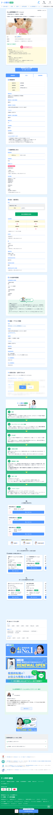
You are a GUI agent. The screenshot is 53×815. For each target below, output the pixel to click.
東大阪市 (17, 632)
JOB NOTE (38, 799)
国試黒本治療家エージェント (30, 799)
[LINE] (8, 789)
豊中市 (14, 638)
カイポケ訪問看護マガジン (5, 803)
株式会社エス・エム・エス (18, 756)
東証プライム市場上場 (26, 756)
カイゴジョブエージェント (18, 801)
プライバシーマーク (27, 769)
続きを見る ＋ (26, 708)
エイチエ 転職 (3, 801)
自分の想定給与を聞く (26, 214)
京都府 (17, 626)
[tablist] (26, 75)
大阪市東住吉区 (26, 631)
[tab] (13, 75)
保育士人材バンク (46, 801)
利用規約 (17, 781)
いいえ (30, 387)
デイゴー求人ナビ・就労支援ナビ (36, 801)
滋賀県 (13, 626)
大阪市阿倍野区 (10, 632)
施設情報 (40, 75)
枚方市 (18, 638)
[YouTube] (14, 789)
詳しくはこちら (28, 512)
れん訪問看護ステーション (35, 6)
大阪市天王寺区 (10, 631)
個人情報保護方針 (23, 781)
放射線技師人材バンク (4, 799)
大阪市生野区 (24, 6)
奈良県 (27, 626)
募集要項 (13, 75)
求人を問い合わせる (26, 69)
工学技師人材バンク (21, 799)
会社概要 (29, 781)
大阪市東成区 (33, 631)
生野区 (37, 626)
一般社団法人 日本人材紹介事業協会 (16, 766)
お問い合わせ (34, 781)
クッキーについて (41, 781)
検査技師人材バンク (13, 799)
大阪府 (11, 6)
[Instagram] (3, 789)
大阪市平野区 (18, 631)
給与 (26, 75)
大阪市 (17, 6)
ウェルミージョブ (10, 801)
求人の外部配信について (5, 783)
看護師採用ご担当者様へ (11, 781)
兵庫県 (22, 626)
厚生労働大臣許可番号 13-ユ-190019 (31, 765)
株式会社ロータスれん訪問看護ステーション (17, 325)
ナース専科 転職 (4, 6)
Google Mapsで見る (11, 333)
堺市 (27, 638)
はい (23, 387)
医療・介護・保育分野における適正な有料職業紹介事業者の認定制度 (40, 761)
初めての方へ (3, 781)
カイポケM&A (25, 803)
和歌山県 (32, 626)
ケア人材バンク (26, 801)
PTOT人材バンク (44, 799)
